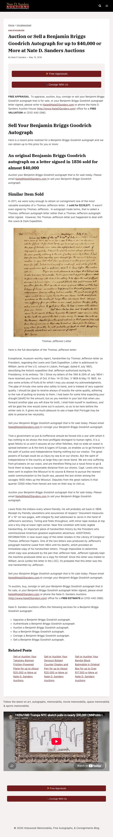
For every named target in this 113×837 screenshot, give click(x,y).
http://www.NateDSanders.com (56, 108)
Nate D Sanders (18, 57)
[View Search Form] (100, 6)
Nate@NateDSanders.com (58, 104)
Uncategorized (24, 25)
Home (11, 25)
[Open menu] (106, 6)
